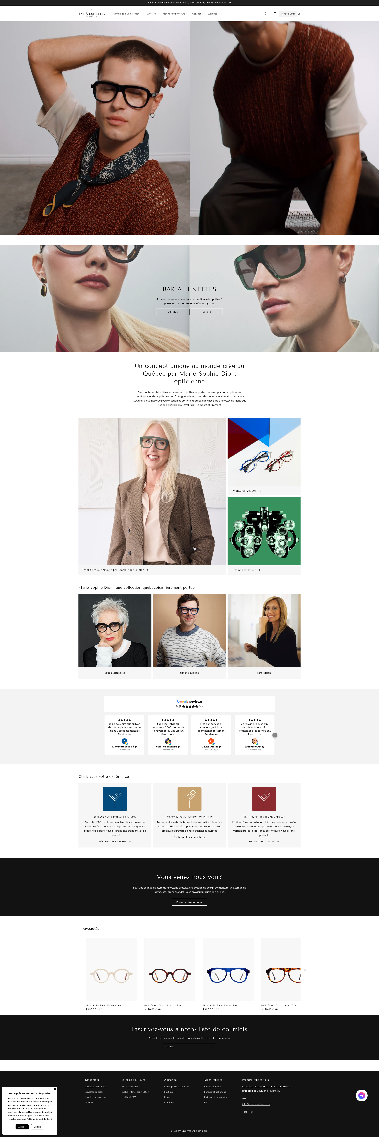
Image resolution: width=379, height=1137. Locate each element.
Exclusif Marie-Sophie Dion (135, 1091)
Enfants (89, 1102)
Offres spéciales (212, 1086)
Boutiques (169, 1091)
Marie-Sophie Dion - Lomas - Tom (278, 1005)
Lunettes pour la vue (95, 1086)
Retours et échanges (215, 1091)
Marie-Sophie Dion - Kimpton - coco (104, 1005)
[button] (265, 14)
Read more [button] (124, 734)
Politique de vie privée (215, 1097)
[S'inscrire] (213, 1046)
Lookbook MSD (129, 1097)
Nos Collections (130, 1086)
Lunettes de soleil (94, 1091)
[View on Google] (124, 741)
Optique (173, 311)
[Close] (54, 1089)
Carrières (169, 1102)
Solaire (207, 311)
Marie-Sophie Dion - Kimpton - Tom (162, 1005)
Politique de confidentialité (39, 1119)
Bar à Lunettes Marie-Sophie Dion (193, 1131)
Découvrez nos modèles (113, 841)
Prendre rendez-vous (189, 901)
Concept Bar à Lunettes (176, 1086)
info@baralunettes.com (256, 1104)
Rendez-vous (288, 13)
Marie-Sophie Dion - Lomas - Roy (220, 1005)
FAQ (206, 1102)
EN (299, 13)
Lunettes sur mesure (95, 1097)
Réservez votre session (262, 841)
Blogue (167, 1097)
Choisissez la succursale (187, 837)
